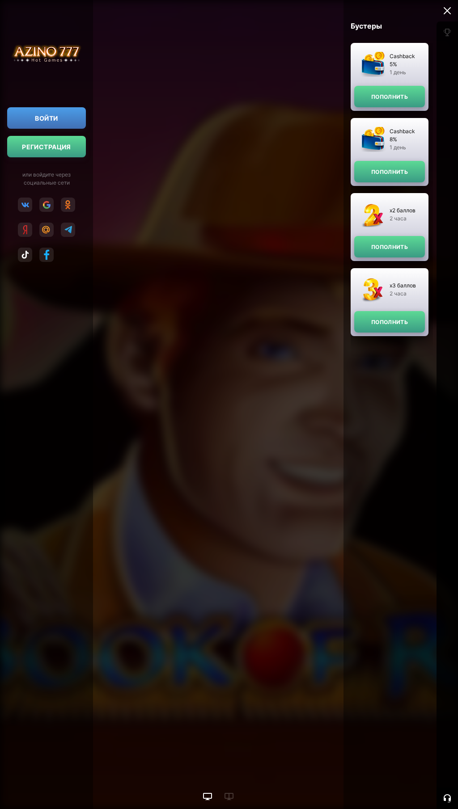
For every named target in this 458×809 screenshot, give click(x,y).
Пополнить (389, 96)
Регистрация (46, 147)
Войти (46, 118)
